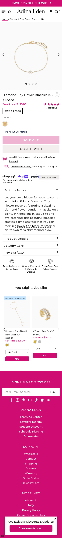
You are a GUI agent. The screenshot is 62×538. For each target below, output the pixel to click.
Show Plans (49, 177)
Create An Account (31, 528)
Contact (31, 458)
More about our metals (15, 131)
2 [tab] (29, 84)
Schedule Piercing (31, 431)
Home (5, 19)
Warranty (31, 473)
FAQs (31, 505)
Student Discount (31, 426)
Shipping (31, 463)
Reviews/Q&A (14, 252)
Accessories (31, 436)
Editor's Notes (15, 190)
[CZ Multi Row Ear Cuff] (45, 312)
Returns (31, 468)
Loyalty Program (31, 421)
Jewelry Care (14, 245)
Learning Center (31, 416)
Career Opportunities (31, 515)
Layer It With (31, 148)
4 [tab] (36, 84)
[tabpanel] (31, 56)
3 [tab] (32, 84)
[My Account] (51, 12)
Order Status (31, 478)
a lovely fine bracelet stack (33, 226)
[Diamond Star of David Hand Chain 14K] (17, 312)
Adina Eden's (20, 201)
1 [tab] (26, 84)
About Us (31, 500)
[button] (57, 94)
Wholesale (31, 453)
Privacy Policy (31, 510)
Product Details (16, 238)
